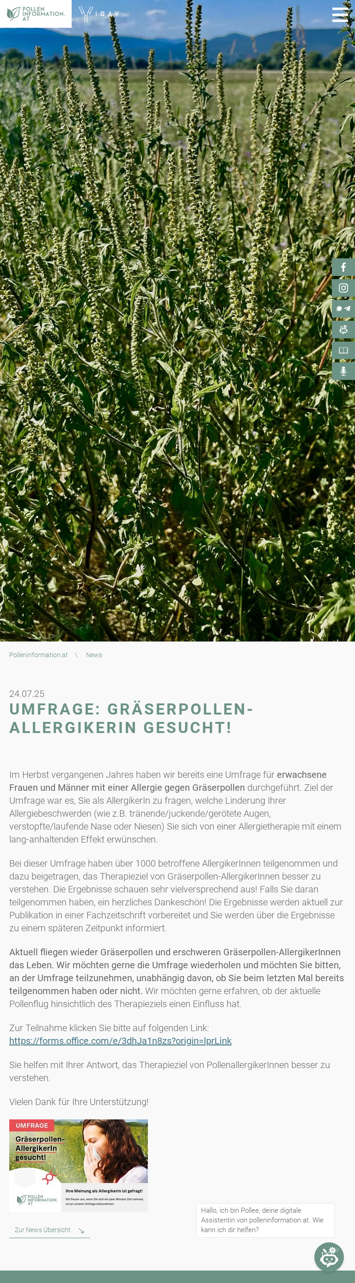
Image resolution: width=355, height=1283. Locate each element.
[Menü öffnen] (340, 15)
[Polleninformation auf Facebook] (343, 267)
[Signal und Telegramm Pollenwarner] (343, 309)
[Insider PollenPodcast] (343, 371)
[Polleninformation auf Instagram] (343, 288)
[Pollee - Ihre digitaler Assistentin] (343, 329)
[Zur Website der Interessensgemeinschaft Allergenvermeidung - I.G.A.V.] (98, 14)
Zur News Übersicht (43, 1230)
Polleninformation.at (38, 655)
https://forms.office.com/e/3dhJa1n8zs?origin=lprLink (120, 1040)
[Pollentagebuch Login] (343, 350)
